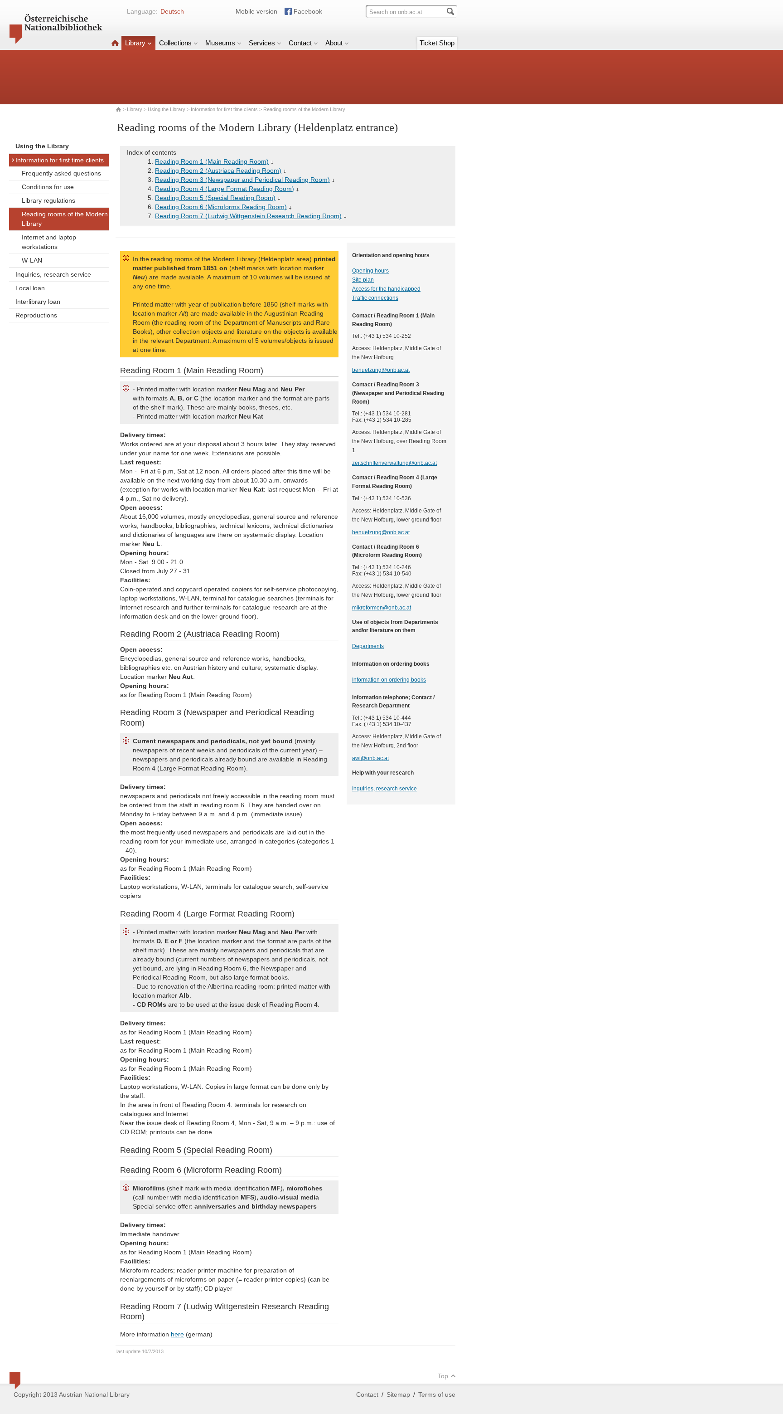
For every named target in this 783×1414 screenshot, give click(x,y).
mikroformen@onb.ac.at (381, 608)
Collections (175, 43)
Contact (300, 43)
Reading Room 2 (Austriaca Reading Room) (218, 170)
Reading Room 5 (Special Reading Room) (215, 197)
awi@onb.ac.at (370, 758)
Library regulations (48, 200)
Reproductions (36, 315)
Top (443, 1376)
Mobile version (256, 11)
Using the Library (166, 109)
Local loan (30, 288)
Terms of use (436, 1394)
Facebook (308, 11)
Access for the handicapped (386, 289)
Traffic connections (375, 298)
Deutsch (172, 11)
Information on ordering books (389, 680)
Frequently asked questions (61, 173)
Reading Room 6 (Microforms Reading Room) (221, 206)
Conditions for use (48, 186)
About (334, 43)
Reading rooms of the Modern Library (65, 218)
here (177, 1334)
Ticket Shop (437, 43)
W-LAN (32, 260)
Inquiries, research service (53, 274)
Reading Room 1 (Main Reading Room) (212, 161)
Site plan (363, 280)
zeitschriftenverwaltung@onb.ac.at (394, 463)
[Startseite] (115, 43)
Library (135, 43)
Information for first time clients (224, 109)
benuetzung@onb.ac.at (381, 370)
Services (262, 43)
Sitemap (398, 1394)
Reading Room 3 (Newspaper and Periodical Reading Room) (242, 179)
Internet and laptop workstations (49, 242)
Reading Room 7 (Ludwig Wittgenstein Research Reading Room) (248, 215)
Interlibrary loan (37, 301)
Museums (220, 43)
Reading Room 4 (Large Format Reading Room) (224, 188)
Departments (368, 646)
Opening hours (370, 271)
